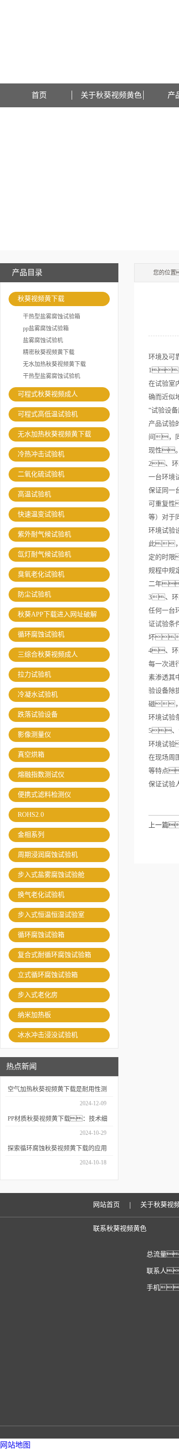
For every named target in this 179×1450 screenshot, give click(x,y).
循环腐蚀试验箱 (41, 934)
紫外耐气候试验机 (44, 534)
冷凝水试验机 (38, 694)
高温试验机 (34, 494)
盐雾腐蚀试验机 (43, 340)
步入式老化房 (38, 994)
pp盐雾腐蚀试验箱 (46, 328)
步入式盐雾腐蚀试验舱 (51, 874)
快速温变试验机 (41, 514)
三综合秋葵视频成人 (48, 654)
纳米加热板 (34, 1014)
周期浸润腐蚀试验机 (48, 854)
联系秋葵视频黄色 (120, 1228)
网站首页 (106, 1204)
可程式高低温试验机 (48, 414)
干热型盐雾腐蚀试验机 (51, 376)
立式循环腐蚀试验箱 (48, 974)
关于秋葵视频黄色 (111, 95)
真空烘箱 (31, 754)
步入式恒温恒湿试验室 (51, 914)
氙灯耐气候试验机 (44, 554)
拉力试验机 (34, 674)
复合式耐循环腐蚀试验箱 (54, 954)
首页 (39, 95)
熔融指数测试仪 (41, 774)
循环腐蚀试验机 (41, 634)
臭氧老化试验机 (41, 574)
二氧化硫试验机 (41, 474)
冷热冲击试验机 (41, 454)
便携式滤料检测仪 (44, 794)
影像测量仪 (34, 734)
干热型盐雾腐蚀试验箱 (51, 316)
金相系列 (31, 834)
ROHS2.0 (31, 814)
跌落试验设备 (38, 714)
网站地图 (15, 1445)
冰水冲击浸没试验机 (48, 1035)
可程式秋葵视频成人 (48, 394)
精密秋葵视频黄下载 (48, 352)
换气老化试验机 (41, 894)
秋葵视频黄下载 (41, 298)
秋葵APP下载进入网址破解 (57, 614)
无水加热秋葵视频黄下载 (54, 364)
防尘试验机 (34, 594)
